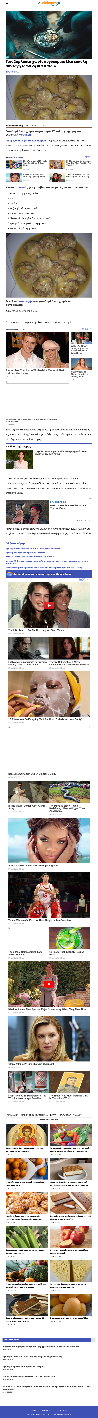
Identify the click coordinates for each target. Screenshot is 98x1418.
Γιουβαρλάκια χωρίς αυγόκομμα (26, 140)
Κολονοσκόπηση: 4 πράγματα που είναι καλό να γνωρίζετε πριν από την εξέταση (44, 567)
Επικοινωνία (63, 1410)
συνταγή (25, 134)
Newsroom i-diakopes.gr (17, 126)
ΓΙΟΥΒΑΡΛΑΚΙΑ (12, 1115)
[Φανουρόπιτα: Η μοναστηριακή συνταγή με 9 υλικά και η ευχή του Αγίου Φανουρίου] (27, 1135)
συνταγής (21, 187)
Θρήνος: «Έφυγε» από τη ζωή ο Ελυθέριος (25, 552)
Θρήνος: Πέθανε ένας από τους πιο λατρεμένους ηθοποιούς (33, 548)
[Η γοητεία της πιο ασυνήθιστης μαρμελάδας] (71, 1305)
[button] (49, 35)
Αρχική (33, 1410)
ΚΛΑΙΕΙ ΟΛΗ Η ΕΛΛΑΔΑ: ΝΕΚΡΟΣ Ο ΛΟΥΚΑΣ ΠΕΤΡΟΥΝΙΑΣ (31, 557)
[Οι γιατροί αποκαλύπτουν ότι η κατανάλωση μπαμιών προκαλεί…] (27, 1237)
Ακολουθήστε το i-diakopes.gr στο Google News (42, 574)
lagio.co (68, 1414)
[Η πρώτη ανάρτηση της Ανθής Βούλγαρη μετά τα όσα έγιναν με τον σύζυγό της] (19, 459)
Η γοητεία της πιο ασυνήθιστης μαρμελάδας (69, 1318)
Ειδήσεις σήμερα (16, 543)
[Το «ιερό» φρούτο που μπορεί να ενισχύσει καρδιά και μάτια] (27, 1169)
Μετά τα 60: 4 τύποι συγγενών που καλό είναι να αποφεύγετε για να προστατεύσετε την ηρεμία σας (47, 562)
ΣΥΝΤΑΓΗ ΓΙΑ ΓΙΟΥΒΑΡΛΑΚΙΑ (70, 1115)
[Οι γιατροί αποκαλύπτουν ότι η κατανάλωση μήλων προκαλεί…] (71, 1237)
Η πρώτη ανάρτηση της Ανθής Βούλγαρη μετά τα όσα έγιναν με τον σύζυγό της (61, 452)
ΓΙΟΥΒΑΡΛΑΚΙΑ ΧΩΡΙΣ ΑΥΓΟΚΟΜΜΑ (34, 1115)
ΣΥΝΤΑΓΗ (53, 1115)
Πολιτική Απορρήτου (47, 1410)
